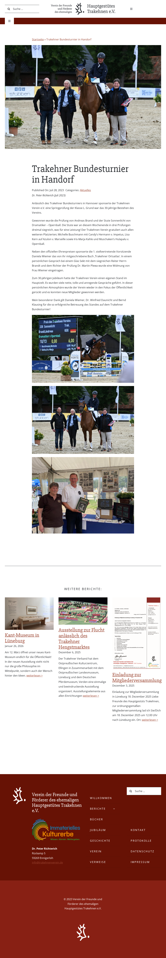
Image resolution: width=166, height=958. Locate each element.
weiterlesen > (34, 675)
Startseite (38, 39)
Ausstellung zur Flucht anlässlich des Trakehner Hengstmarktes (81, 638)
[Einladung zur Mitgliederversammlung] (136, 633)
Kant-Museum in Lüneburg (22, 638)
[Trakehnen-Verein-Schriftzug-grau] (83, 4)
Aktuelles (85, 190)
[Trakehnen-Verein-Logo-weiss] (19, 788)
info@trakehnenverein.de (47, 862)
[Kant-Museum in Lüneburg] (29, 613)
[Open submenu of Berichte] (114, 809)
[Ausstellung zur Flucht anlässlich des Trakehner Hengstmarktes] (83, 611)
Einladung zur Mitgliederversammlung (137, 677)
